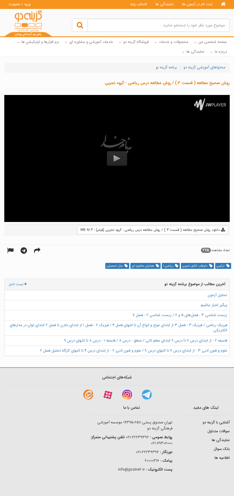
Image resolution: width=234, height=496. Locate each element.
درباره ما (221, 52)
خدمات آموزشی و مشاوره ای (91, 42)
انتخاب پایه (138, 4)
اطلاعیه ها (222, 458)
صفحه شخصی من (213, 42)
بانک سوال (222, 449)
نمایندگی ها (165, 4)
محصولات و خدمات (173, 42)
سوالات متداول (218, 431)
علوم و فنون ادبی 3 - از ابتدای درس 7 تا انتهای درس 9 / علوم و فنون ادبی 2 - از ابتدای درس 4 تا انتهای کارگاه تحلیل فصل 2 (133, 351)
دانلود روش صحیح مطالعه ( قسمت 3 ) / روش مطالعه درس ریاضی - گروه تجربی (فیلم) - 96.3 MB (150, 230)
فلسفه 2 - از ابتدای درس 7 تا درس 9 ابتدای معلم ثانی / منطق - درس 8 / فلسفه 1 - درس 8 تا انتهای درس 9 (145, 341)
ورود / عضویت (20, 4)
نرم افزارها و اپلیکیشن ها (40, 42)
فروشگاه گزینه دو (136, 42)
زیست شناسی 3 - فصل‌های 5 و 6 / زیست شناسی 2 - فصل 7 (180, 315)
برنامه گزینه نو (166, 67)
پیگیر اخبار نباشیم (214, 305)
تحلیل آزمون (217, 295)
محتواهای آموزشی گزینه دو (204, 67)
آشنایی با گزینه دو (216, 422)
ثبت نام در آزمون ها (197, 4)
